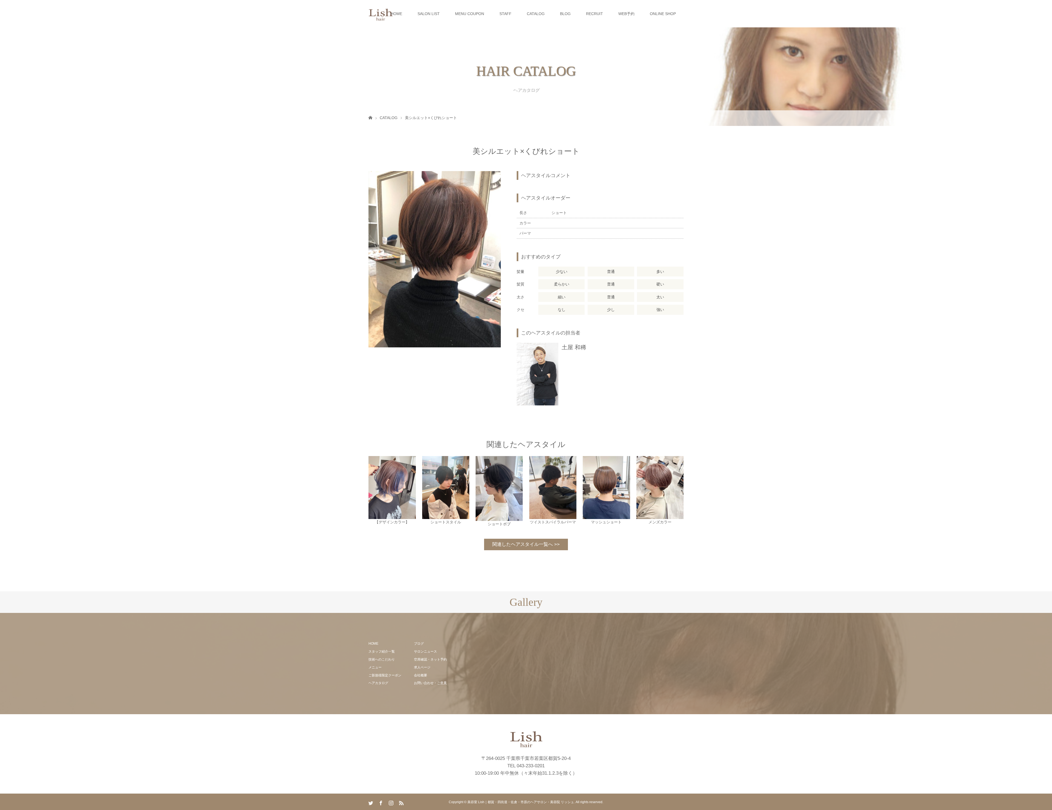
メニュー (375, 667)
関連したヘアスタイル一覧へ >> (526, 544)
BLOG (565, 13)
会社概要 (420, 675)
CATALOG (536, 13)
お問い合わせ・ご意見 (430, 683)
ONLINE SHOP (663, 13)
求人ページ (422, 667)
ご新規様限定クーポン (384, 675)
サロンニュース (425, 651)
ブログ (419, 643)
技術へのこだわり (381, 659)
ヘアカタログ (378, 683)
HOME (396, 13)
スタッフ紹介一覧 (381, 651)
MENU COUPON (469, 13)
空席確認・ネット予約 (430, 659)
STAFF (505, 13)
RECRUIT (594, 13)
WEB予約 (626, 13)
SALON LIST (429, 13)
